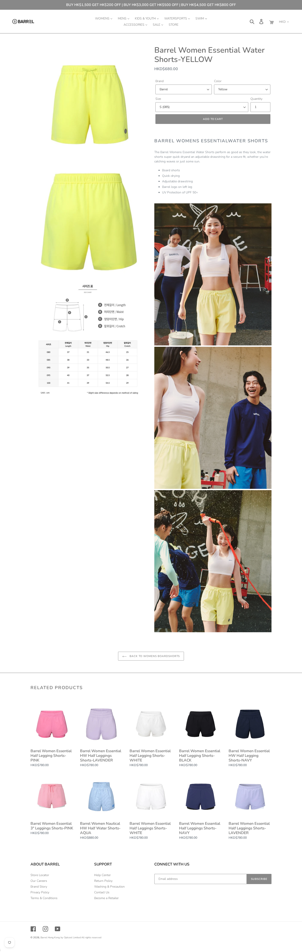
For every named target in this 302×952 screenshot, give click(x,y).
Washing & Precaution (109, 887)
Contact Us (101, 892)
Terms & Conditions (44, 898)
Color (218, 81)
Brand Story (39, 887)
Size (158, 99)
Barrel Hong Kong (50, 937)
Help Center (102, 875)
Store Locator (40, 875)
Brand (159, 81)
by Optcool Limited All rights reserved (81, 937)
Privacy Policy (40, 892)
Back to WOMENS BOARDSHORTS (154, 656)
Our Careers (39, 881)
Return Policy (103, 881)
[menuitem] (103, 18)
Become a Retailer (106, 898)
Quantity (256, 99)
